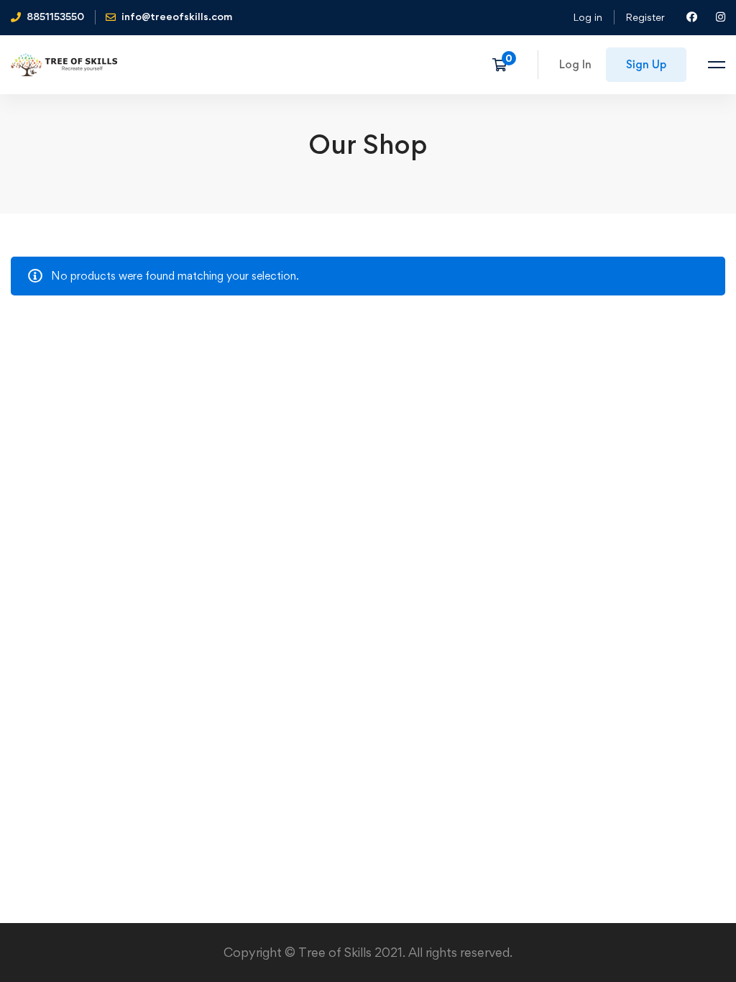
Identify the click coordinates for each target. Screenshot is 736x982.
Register (645, 17)
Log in (587, 17)
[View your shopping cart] (504, 64)
